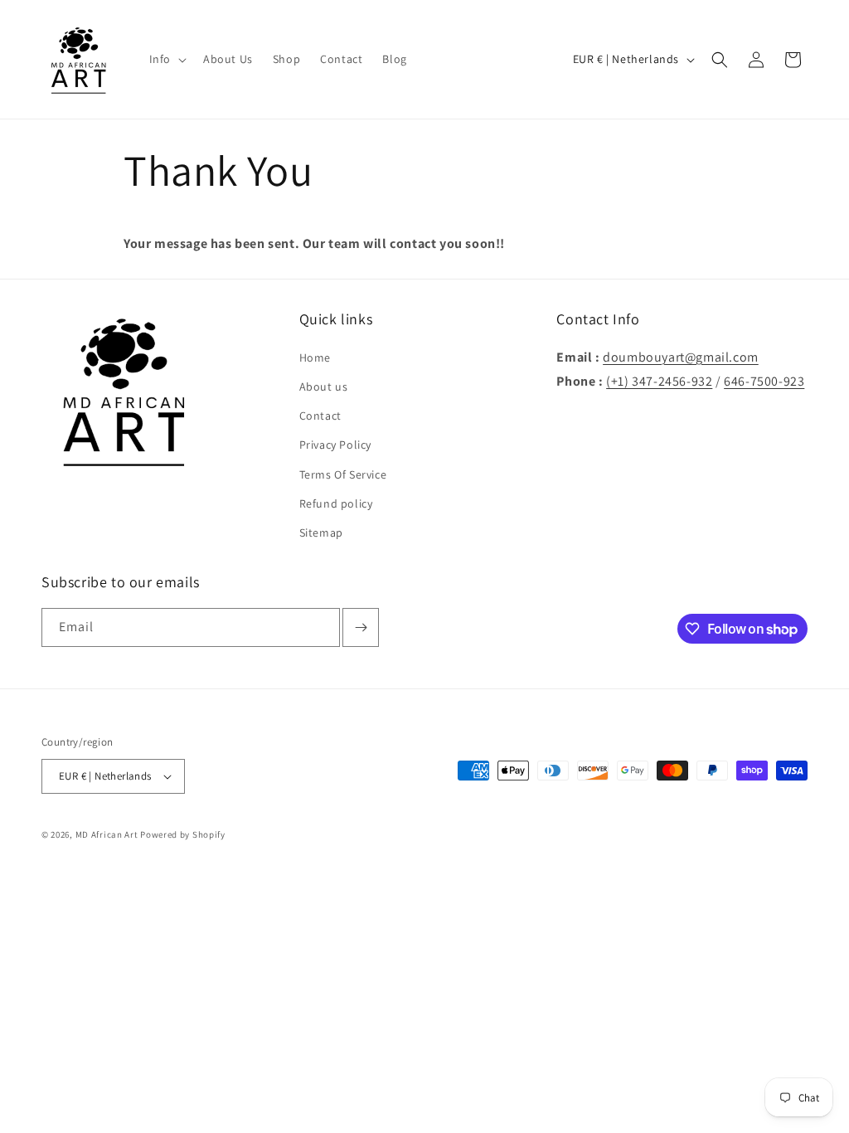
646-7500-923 (764, 381)
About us (323, 386)
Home (315, 357)
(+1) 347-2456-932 (659, 381)
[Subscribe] (360, 627)
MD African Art (106, 834)
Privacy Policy (335, 444)
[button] (166, 58)
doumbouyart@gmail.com (681, 357)
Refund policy (336, 503)
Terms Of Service (343, 474)
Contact (320, 415)
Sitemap (321, 532)
